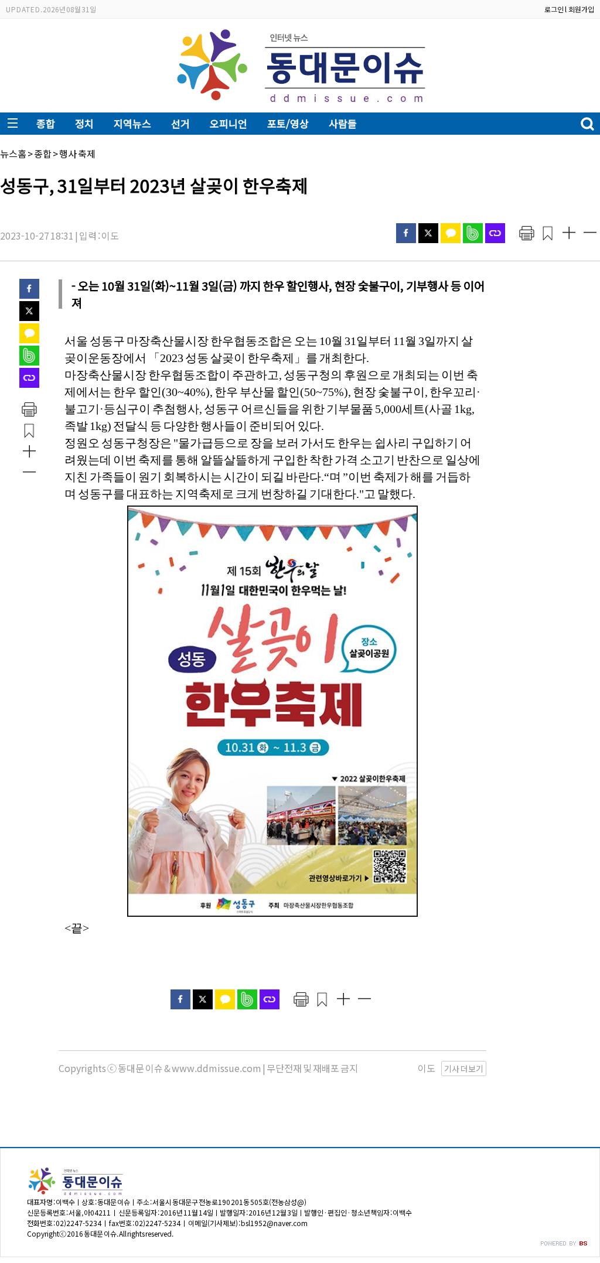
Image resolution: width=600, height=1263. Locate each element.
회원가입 (581, 9)
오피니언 (228, 123)
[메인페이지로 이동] (300, 103)
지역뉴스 (132, 123)
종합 (45, 123)
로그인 (554, 9)
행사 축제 (77, 153)
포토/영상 (288, 123)
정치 (84, 123)
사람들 (343, 123)
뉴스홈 (13, 153)
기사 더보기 (463, 1068)
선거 (180, 123)
